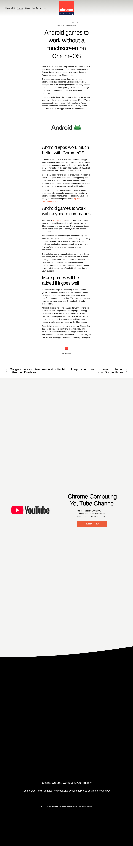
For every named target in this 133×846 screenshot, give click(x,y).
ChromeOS (10, 8)
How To (35, 8)
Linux (27, 8)
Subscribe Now (92, 524)
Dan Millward (73, 25)
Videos (43, 8)
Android (20, 8)
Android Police (59, 220)
